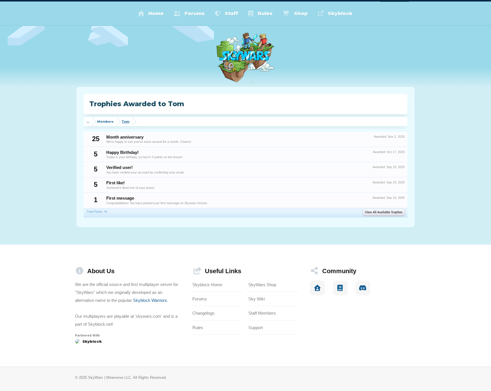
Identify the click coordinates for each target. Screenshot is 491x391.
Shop (301, 13)
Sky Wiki (256, 298)
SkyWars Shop (262, 284)
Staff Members (262, 313)
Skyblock (340, 13)
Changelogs (203, 313)
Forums (195, 13)
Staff (231, 13)
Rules (265, 13)
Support (255, 327)
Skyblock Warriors (150, 300)
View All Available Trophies (384, 212)
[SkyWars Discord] (362, 288)
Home (156, 13)
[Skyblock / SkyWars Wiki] (340, 288)
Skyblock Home (207, 284)
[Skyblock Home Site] (317, 288)
